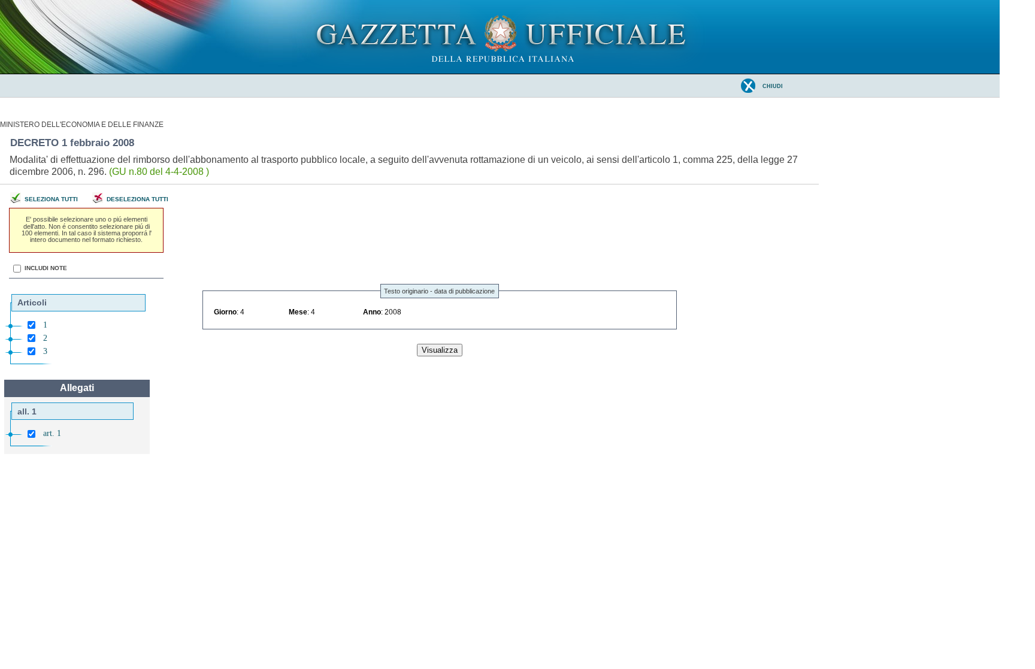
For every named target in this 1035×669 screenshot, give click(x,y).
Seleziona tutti (51, 199)
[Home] (499, 71)
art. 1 (52, 433)
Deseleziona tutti (137, 199)
